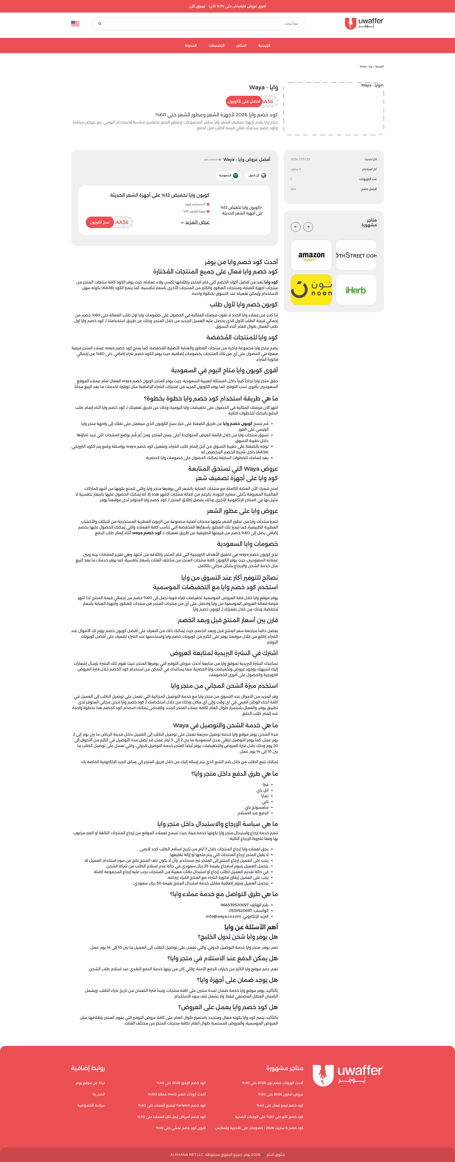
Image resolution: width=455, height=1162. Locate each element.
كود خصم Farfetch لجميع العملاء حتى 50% (172, 1105)
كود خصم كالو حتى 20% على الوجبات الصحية (269, 1117)
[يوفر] (350, 24)
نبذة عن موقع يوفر (90, 1083)
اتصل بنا (99, 1094)
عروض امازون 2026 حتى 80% (280, 1094)
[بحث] (99, 23)
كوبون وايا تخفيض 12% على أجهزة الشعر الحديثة (159, 195)
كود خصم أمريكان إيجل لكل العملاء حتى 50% (171, 1117)
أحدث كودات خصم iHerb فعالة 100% (177, 1094)
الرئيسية (264, 46)
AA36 (250, 101)
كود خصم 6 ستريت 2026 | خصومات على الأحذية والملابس (259, 1128)
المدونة (191, 46)
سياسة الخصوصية (91, 1105)
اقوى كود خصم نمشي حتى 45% (181, 1128)
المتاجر (241, 46)
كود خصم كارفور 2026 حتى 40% (181, 1083)
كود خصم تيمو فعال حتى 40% (279, 1105)
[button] (195, 222)
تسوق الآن (197, 6)
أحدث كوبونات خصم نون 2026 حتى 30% (272, 1083)
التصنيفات (216, 46)
